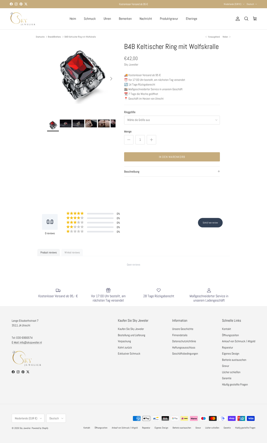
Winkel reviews (72, 252)
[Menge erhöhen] (151, 139)
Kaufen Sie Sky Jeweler (131, 329)
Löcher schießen (231, 372)
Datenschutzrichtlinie (184, 341)
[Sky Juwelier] (22, 18)
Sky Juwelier (25, 428)
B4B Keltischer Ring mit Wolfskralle (80, 36)
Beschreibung (131, 171)
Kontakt (226, 329)
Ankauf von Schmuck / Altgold (238, 341)
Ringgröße (129, 112)
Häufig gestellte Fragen (235, 384)
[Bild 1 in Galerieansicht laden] (81, 76)
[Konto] (237, 18)
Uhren (107, 18)
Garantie (226, 378)
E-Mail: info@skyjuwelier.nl (27, 342)
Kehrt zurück (125, 347)
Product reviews (48, 252)
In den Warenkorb (172, 157)
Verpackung (124, 341)
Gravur (225, 366)
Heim (73, 18)
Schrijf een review (210, 222)
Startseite (40, 36)
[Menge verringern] (129, 139)
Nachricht (146, 18)
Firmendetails (179, 335)
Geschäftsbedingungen (185, 353)
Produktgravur (169, 18)
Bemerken (125, 18)
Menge (128, 131)
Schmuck (90, 18)
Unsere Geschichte (182, 329)
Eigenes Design (230, 353)
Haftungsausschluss (183, 347)
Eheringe (191, 18)
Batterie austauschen (234, 360)
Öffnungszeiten (230, 335)
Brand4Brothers (54, 36)
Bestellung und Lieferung (131, 335)
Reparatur (227, 347)
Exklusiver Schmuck (129, 353)
